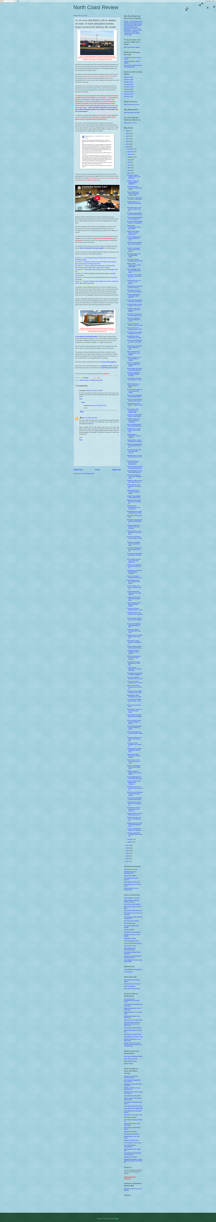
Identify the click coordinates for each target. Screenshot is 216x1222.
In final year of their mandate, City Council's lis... (134, 744)
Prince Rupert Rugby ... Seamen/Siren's (130, 1146)
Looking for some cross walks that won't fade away (133, 599)
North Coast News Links (131, 869)
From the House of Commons (132, 984)
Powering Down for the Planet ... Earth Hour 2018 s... (135, 405)
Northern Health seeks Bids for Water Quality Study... (134, 467)
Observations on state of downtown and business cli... (134, 803)
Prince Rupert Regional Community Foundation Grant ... (134, 476)
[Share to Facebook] (98, 378)
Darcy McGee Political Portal (132, 988)
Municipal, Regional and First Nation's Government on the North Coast (132, 1024)
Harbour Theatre (128, 1063)
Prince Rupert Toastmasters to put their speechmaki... (135, 300)
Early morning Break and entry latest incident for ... (134, 425)
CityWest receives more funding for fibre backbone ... (135, 614)
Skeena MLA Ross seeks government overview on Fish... (134, 532)
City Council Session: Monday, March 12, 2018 (134, 682)
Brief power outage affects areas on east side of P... (134, 415)
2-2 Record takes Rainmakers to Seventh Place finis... (134, 669)
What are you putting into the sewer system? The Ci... (134, 566)
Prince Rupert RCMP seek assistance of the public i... (134, 342)
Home (97, 470)
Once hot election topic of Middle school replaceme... (134, 782)
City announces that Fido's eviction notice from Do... (134, 798)
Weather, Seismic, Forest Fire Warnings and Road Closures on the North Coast (133, 1044)
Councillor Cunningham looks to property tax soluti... (133, 544)
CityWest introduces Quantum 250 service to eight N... (134, 773)
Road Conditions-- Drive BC (131, 898)
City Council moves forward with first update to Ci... (134, 218)
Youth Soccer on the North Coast (133, 1115)
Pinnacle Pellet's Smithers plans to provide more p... (134, 647)
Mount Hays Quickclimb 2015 (132, 1095)
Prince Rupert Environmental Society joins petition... (134, 227)
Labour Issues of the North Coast (133, 1020)
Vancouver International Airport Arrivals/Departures (132, 956)
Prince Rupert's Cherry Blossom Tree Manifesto (134, 291)
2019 (127, 144)
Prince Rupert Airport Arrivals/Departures (130, 949)
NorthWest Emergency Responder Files (130, 872)
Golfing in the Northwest (130, 1157)
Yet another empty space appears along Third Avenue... (134, 310)
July (128, 162)
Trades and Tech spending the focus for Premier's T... (134, 244)
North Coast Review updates (132, 47)
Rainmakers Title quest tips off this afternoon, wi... (134, 814)
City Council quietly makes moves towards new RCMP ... (134, 728)
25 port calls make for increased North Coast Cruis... (134, 631)
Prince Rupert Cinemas (130, 1061)
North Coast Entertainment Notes (133, 1056)
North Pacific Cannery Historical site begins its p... (134, 642)
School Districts (128, 972)
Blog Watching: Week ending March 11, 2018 (134, 696)
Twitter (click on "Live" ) (130, 123)
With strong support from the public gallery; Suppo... (134, 255)
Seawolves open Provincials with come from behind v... (133, 507)
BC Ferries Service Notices (131, 921)
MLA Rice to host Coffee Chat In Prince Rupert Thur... (134, 430)
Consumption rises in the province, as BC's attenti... (134, 282)
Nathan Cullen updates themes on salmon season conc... (133, 233)
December (130, 149)
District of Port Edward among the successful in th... (134, 687)
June (129, 165)
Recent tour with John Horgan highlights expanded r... (133, 182)
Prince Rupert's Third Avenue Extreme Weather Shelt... (133, 410)
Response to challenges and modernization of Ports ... (133, 625)
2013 (127, 856)
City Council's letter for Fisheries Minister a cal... (134, 576)
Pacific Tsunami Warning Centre (133, 943)
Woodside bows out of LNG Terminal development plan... (134, 824)
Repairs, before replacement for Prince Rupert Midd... (134, 265)
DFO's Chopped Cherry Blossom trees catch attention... (133, 353)
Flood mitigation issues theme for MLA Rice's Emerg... (133, 582)
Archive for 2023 (128, 79)
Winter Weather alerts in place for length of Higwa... (133, 385)
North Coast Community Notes (132, 1028)
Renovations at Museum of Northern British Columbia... (134, 572)
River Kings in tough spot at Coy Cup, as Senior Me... (134, 198)
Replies (83, 402)
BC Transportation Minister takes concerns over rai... (134, 214)
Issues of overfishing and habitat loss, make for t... (134, 829)
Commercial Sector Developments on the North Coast (131, 1000)
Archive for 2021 (128, 84)
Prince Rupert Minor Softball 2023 (133, 1108)
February (130, 839)
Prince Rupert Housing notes (132, 882)
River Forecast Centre (130, 945)
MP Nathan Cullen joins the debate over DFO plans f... (134, 521)
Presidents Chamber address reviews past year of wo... (133, 177)
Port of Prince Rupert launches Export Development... (133, 462)
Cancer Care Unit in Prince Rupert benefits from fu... (134, 400)
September (130, 157)
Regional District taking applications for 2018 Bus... (133, 663)
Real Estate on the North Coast (132, 1034)
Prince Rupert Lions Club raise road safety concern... (134, 451)
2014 (127, 853)
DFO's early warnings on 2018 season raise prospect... (134, 658)
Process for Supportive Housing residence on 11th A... (133, 319)
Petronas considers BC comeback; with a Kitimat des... (134, 834)
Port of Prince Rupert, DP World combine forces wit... (134, 549)
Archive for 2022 (128, 82)
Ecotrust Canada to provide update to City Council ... (134, 305)
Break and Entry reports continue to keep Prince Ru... (134, 486)
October (129, 154)
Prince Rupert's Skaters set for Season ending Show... (134, 711)
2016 (127, 848)
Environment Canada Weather (132, 932)
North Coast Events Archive (131, 104)
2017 (127, 845)
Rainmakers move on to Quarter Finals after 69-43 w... (135, 788)
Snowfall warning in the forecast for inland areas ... (134, 203)
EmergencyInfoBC (129, 929)
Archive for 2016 (128, 96)
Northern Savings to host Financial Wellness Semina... (134, 359)
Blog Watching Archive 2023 (131, 112)
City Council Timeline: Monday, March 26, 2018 (134, 260)
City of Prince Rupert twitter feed (133, 910)
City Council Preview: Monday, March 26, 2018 (134, 324)
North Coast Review (95, 7)
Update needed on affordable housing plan (91, 380)
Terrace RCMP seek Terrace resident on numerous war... (133, 193)
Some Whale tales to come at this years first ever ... (134, 471)
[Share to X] (96, 378)
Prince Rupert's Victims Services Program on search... (133, 761)
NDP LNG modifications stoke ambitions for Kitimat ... (133, 364)
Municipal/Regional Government (133, 969)
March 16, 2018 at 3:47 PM (98, 405)
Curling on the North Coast (131, 1140)
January (129, 842)
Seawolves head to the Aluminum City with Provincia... (133, 527)
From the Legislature (129, 986)
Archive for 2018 (128, 91)
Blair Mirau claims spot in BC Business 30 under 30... (134, 502)
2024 (127, 131)
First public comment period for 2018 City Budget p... (134, 673)
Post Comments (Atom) (87, 473)
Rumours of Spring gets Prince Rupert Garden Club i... (133, 767)
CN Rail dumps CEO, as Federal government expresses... (134, 809)
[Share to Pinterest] (99, 378)
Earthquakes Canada (130, 938)
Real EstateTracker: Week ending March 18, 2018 (134, 512)
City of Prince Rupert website (132, 904)
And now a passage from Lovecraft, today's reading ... (135, 733)
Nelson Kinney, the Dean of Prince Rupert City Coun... (134, 347)
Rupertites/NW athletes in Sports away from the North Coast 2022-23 (133, 1161)
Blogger (116, 1218)
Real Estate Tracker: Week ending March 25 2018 (134, 332)
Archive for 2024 (128, 77)
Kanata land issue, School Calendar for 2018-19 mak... (134, 750)
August (129, 159)
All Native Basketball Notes (131, 1134)
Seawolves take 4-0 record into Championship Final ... (134, 457)
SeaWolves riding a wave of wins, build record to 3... (134, 481)
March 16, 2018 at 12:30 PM (94, 390)
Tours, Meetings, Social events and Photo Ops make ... (134, 271)
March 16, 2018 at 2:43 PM (89, 417)
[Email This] (93, 378)
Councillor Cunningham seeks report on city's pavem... (133, 249)
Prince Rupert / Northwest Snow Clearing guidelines (133, 66)
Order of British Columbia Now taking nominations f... (134, 716)
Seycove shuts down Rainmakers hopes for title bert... (134, 756)
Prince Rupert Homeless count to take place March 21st (134, 561)
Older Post (116, 470)
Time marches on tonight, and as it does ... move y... (134, 701)
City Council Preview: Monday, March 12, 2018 (134, 678)
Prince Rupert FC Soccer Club (132, 1142)
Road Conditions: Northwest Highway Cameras (131, 901)
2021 (127, 139)
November (130, 151)
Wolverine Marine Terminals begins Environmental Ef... (134, 636)
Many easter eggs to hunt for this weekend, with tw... (134, 209)
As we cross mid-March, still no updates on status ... (134, 538)
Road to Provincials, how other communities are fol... (134, 819)
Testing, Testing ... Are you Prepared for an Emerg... (134, 440)
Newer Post (78, 470)
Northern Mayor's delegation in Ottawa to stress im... (134, 436)
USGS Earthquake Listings (131, 941)
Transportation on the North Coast (133, 1036)
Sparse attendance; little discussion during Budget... (133, 604)
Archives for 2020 (129, 86)
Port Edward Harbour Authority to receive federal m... (133, 652)
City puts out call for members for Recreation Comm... (134, 188)
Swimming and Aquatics (130, 1117)
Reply (80, 399)
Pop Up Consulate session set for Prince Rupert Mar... (134, 739)
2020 (127, 141)
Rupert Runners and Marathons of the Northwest (132, 1153)
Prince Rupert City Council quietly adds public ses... (134, 369)
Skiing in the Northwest (130, 1131)
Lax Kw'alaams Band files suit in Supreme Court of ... (134, 380)
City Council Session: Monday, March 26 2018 (134, 328)
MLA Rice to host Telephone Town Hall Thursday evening (135, 794)
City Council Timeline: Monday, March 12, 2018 (134, 609)
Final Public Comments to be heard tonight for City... (134, 314)
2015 (127, 850)
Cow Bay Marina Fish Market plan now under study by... (134, 593)
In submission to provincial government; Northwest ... (134, 555)
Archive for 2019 (128, 89)
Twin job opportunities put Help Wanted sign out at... (134, 777)
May (128, 167)
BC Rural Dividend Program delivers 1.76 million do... (135, 222)
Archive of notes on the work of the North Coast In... (134, 587)
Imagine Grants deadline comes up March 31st (134, 496)
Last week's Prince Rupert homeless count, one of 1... (134, 276)
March (129, 173)
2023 (127, 133)
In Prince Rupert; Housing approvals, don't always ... (134, 620)
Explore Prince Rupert (130, 875)
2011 (127, 861)
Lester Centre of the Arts (130, 1058)
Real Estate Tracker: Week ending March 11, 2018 (134, 691)
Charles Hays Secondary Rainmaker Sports (131, 1076)
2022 (127, 136)
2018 (127, 147)
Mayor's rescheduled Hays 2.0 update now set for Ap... (134, 446)
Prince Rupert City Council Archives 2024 (131, 889)
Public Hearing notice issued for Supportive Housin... (133, 492)
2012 (127, 858)
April (128, 170)
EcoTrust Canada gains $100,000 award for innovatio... (133, 374)
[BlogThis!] (95, 378)
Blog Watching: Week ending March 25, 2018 (134, 337)
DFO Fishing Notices (130, 923)
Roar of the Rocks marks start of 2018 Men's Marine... (134, 722)
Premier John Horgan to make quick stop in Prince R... (133, 296)
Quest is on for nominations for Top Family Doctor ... (134, 396)
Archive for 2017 (128, 94)
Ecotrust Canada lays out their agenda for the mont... (134, 238)
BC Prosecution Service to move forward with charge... (134, 391)
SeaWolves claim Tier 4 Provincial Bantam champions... (133, 420)
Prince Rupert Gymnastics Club (133, 1106)
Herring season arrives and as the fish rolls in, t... (134, 286)
